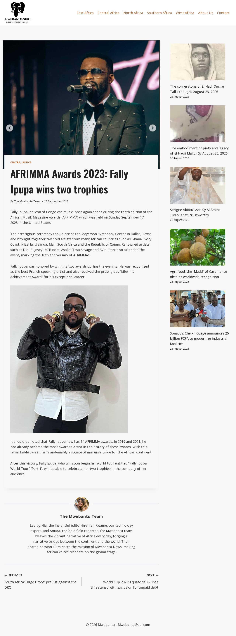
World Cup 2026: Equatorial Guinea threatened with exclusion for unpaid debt (124, 581)
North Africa (133, 13)
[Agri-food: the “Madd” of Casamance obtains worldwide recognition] (201, 247)
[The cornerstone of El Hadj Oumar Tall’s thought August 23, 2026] (201, 62)
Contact (223, 13)
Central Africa (108, 13)
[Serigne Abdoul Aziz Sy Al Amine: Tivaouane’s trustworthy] (201, 185)
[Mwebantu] (18, 12)
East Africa (85, 13)
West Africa (185, 13)
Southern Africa (159, 13)
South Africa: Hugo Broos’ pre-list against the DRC (40, 581)
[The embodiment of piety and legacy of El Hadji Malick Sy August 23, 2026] (201, 123)
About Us (205, 13)
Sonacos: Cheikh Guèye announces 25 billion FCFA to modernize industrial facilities (199, 338)
